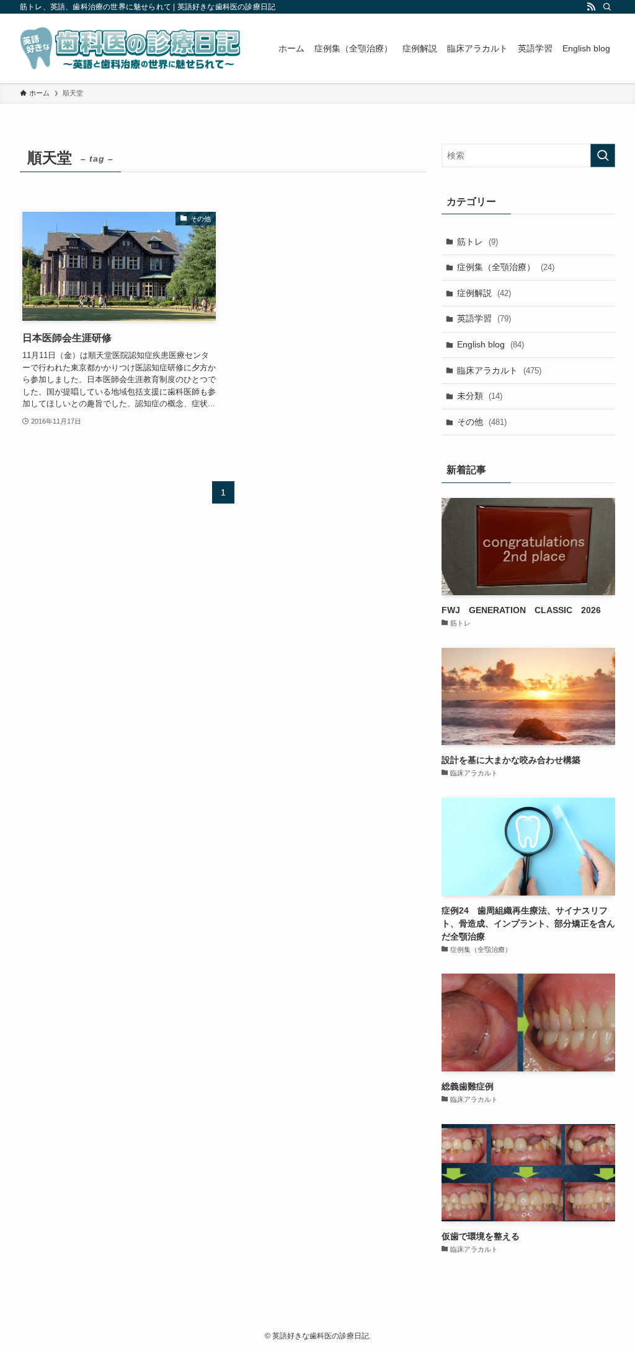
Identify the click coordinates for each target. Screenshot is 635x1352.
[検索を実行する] (602, 155)
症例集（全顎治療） (505, 267)
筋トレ (477, 241)
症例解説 (484, 293)
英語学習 (484, 318)
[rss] (591, 7)
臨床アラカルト (499, 370)
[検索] (607, 7)
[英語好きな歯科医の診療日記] (130, 48)
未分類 (479, 396)
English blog (490, 344)
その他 (482, 422)
